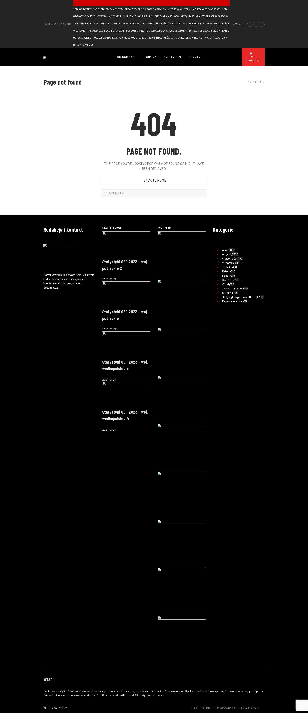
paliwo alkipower (154, 695)
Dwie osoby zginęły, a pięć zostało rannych (162, 30)
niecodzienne (66, 695)
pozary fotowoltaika (228, 691)
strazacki (87, 691)
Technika (227, 267)
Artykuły (227, 254)
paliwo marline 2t (177, 691)
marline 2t (161, 691)
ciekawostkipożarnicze (88, 695)
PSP (135, 695)
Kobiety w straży (53, 691)
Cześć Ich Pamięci (233, 288)
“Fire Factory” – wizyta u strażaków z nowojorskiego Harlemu (160, 23)
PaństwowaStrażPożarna (117, 695)
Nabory (226, 275)
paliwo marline (195, 691)
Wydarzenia (229, 262)
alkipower (210, 691)
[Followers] (255, 24)
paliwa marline (146, 691)
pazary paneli (248, 691)
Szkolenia (228, 292)
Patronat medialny (233, 301)
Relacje (226, 271)
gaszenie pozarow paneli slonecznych (115, 691)
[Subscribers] (262, 24)
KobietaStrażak (72, 691)
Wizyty (226, 284)
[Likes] (249, 24)
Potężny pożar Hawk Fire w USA (193, 16)
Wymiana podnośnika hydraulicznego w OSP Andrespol (184, 9)
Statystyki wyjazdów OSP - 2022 (241, 297)
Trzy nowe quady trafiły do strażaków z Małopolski (110, 9)
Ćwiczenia (228, 279)
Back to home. (155, 180)
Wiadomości (229, 258)
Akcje (225, 250)
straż (141, 695)
